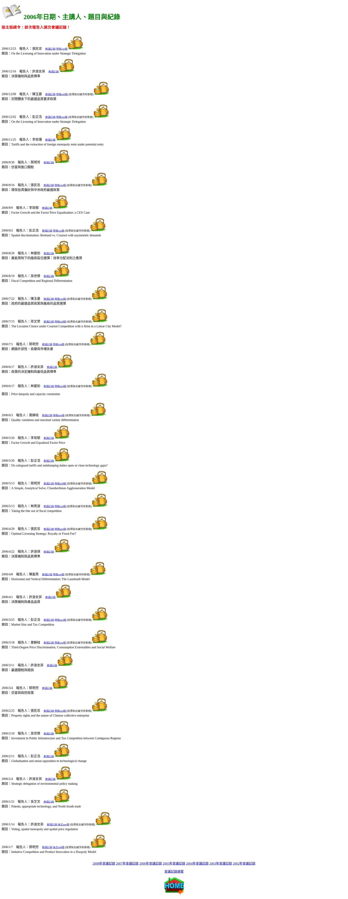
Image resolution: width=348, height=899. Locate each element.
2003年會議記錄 (220, 863)
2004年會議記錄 (197, 863)
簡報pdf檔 (62, 94)
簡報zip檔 (61, 48)
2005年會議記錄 (174, 863)
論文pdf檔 (58, 847)
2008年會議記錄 (104, 863)
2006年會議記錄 (150, 863)
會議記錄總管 (174, 871)
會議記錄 (50, 48)
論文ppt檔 (63, 824)
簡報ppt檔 (60, 386)
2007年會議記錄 (127, 863)
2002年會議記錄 (244, 863)
